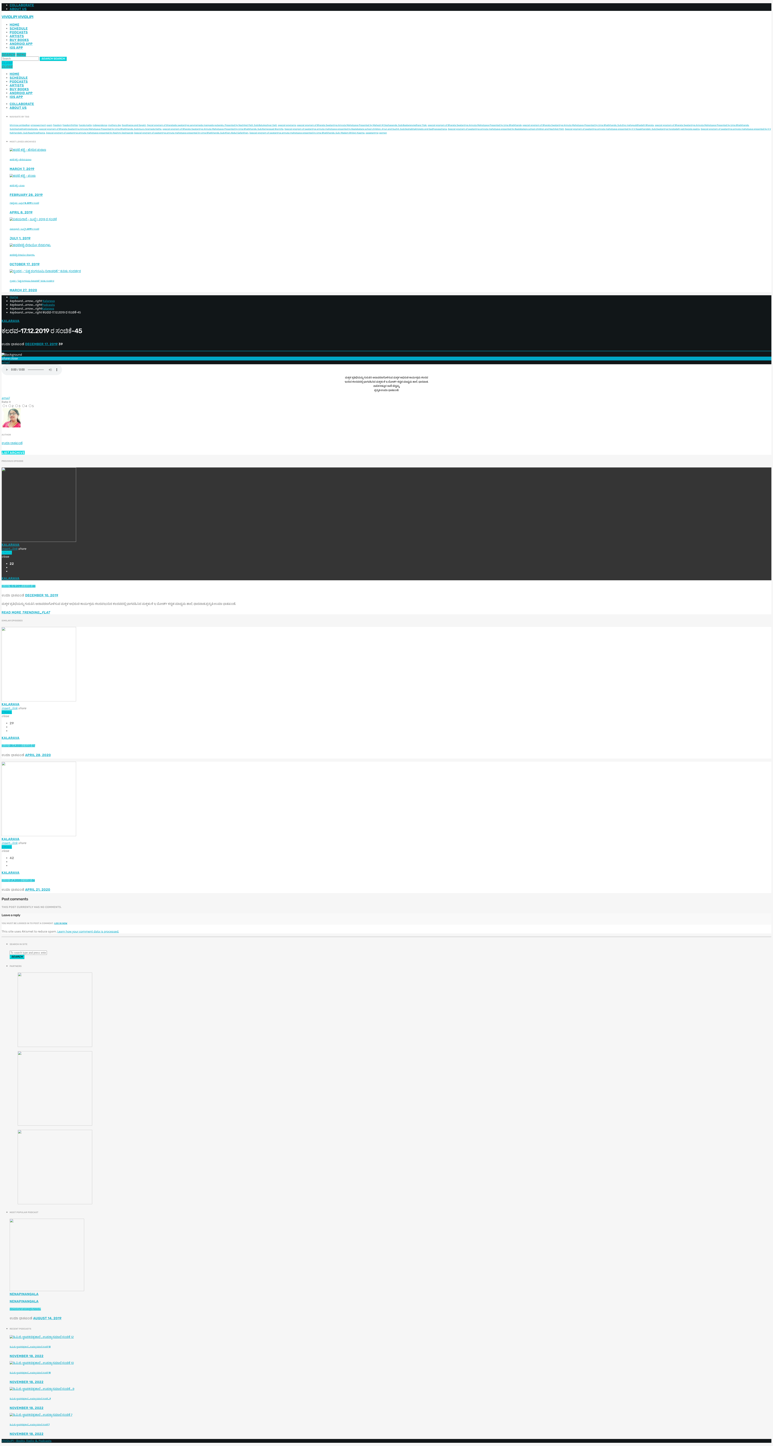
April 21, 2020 (37, 889)
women (383, 133)
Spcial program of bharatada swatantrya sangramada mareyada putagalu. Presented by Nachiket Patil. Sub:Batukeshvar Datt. (212, 125)
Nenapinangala (24, 1294)
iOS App (16, 47)
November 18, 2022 (26, 1356)
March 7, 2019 (22, 169)
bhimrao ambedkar (20, 125)
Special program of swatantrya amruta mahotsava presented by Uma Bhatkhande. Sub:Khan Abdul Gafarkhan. (191, 133)
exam (49, 125)
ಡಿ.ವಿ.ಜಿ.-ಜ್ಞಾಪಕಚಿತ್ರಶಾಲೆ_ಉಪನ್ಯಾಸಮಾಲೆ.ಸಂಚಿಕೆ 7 (30, 1424)
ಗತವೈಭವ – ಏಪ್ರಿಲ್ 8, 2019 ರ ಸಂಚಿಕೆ (24, 203)
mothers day (114, 125)
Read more (26, 612)
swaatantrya (372, 133)
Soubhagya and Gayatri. (134, 125)
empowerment (38, 125)
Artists (17, 36)
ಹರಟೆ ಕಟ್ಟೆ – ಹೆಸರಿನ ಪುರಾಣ (20, 159)
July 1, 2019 (20, 238)
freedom (57, 125)
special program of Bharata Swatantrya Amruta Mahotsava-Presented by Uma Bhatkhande (475, 125)
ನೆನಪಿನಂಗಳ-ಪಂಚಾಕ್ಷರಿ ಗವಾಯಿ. (25, 1309)
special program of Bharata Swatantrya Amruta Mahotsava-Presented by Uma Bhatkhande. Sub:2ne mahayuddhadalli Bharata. (588, 125)
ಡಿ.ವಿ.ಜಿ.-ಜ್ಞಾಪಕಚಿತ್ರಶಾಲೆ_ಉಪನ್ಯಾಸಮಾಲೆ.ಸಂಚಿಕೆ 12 (30, 1346)
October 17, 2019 (25, 264)
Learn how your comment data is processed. (88, 931)
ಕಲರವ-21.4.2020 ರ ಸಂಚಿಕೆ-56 (18, 880)
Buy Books (19, 40)
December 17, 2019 (41, 344)
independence (100, 125)
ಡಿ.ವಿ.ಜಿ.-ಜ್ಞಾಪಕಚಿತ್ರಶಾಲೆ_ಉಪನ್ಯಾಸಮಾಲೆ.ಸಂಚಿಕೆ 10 (30, 1372)
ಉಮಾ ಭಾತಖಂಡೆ (12, 443)
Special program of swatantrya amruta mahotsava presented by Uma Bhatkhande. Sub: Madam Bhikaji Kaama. (307, 133)
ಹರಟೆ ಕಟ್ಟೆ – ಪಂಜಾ (17, 185)
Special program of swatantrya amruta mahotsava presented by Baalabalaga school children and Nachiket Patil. (506, 129)
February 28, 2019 (26, 195)
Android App (21, 44)
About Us (18, 9)
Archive (13, 453)
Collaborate (22, 5)
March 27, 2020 (23, 290)
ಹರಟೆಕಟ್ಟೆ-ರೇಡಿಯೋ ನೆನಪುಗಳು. (22, 255)
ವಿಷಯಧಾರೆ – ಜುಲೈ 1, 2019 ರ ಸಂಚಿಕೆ (24, 229)
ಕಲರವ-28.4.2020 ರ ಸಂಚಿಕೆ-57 (18, 745)
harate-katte (85, 125)
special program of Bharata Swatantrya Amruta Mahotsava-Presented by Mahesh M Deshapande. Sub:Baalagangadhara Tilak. (362, 125)
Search (53, 58)
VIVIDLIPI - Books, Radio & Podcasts (27, 1441)
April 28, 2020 (38, 755)
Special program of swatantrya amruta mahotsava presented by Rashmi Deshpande (89, 133)
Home (14, 25)
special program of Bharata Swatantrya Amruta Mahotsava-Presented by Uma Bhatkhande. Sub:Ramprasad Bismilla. (223, 129)
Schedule (19, 28)
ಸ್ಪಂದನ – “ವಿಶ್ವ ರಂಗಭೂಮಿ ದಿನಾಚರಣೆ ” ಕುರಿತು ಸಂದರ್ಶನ (32, 281)
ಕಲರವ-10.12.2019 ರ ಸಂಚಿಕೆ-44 (18, 586)
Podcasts (19, 32)
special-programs (287, 125)
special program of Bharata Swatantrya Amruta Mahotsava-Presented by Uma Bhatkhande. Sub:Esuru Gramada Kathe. (100, 129)
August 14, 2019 (47, 1318)
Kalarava (48, 301)
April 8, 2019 (21, 212)
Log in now (60, 923)
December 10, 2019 (41, 595)
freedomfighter (70, 125)
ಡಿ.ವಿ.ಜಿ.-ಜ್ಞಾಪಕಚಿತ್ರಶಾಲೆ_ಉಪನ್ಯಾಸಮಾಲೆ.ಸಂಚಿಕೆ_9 (30, 1398)
